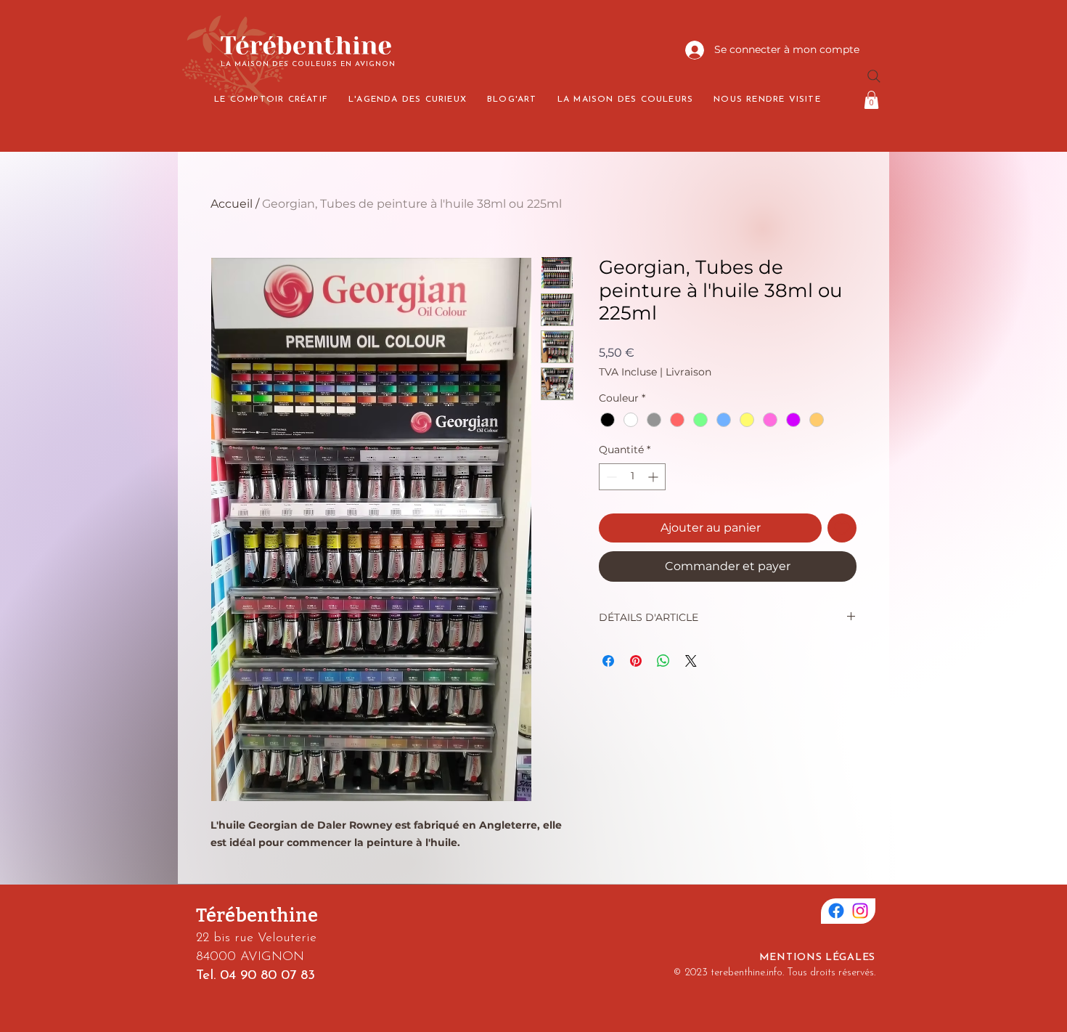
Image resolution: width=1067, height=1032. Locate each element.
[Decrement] (610, 476)
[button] (871, 100)
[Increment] (654, 476)
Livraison (688, 371)
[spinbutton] (632, 476)
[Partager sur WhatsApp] (663, 661)
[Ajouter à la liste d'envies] (842, 528)
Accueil (231, 204)
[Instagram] (860, 911)
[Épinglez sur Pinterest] (636, 661)
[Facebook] (836, 911)
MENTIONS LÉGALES (817, 957)
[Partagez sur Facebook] (608, 661)
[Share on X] (691, 661)
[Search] (874, 76)
